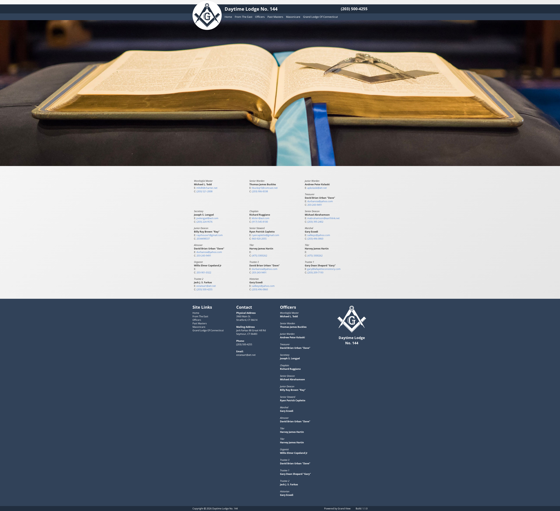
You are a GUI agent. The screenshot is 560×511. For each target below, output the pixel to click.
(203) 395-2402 (315, 221)
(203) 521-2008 (204, 191)
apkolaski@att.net (317, 187)
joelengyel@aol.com (207, 218)
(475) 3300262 (259, 255)
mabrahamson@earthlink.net (323, 218)
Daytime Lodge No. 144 (251, 9)
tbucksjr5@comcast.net (265, 187)
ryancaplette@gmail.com (265, 235)
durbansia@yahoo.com (320, 201)
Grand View (344, 508)
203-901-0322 (204, 272)
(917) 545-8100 (260, 221)
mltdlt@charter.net (206, 187)
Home (228, 17)
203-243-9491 (314, 204)
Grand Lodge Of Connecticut (320, 17)
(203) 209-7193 (315, 272)
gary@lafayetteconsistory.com (324, 269)
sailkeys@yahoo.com (318, 235)
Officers (260, 17)
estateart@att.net (206, 286)
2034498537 (203, 238)
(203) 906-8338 (260, 191)
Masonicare (293, 17)
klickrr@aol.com (260, 218)
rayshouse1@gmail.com (209, 235)
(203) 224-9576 (204, 221)
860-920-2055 (259, 238)
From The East (243, 17)
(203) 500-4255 (354, 8)
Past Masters (275, 17)
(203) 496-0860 (315, 238)
